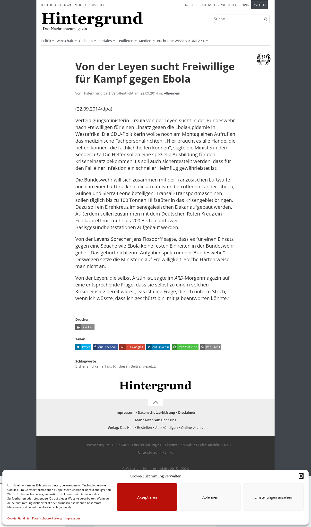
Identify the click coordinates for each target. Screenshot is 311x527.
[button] (301, 476)
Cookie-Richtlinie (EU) (213, 444)
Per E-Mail (212, 347)
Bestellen (144, 427)
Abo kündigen (166, 427)
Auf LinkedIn (160, 347)
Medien (145, 40)
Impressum (72, 518)
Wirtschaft (65, 40)
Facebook (80, 5)
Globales (86, 40)
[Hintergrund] (92, 19)
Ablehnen (210, 497)
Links (169, 452)
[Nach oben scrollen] (155, 402)
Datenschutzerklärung (47, 518)
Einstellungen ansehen (273, 497)
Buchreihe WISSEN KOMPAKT (181, 40)
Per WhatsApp (187, 347)
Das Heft (259, 5)
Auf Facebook (106, 347)
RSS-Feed (46, 5)
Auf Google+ (134, 347)
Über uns (205, 5)
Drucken (87, 327)
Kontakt (219, 5)
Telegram (65, 5)
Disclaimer (187, 412)
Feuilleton (125, 40)
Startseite (190, 5)
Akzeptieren (147, 497)
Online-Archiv (192, 427)
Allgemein (172, 93)
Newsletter (96, 5)
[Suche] (265, 19)
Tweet (85, 347)
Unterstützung (238, 5)
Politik (46, 40)
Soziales (105, 40)
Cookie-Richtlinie (18, 518)
